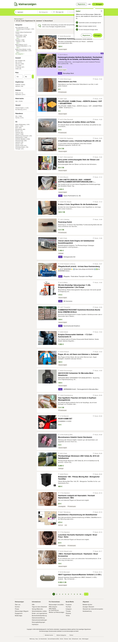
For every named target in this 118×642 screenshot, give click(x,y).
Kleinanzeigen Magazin (21, 611)
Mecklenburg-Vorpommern (22, 135)
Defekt (17, 68)
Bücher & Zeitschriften (21, 50)
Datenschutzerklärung (38, 618)
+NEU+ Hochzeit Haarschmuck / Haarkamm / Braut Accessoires (78, 555)
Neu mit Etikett (19, 60)
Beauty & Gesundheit (21, 46)
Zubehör (18, 41)
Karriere (17, 607)
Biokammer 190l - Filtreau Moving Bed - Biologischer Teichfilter (79, 478)
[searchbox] (27, 12)
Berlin (16, 127)
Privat (16, 93)
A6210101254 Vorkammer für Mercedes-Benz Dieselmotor (75, 374)
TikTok (68, 615)
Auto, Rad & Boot (19, 27)
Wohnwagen (85, 639)
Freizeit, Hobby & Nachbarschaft (23, 32)
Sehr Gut (17, 64)
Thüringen (18, 148)
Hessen (17, 134)
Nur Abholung (18, 109)
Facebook (69, 604)
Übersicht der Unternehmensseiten (93, 609)
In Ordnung (18, 67)
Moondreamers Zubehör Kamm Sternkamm (75, 437)
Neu (16, 62)
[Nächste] (86, 594)
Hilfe (33, 604)
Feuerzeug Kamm (65, 222)
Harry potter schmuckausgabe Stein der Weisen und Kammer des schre (78, 161)
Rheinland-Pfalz (19, 140)
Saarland (17, 142)
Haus (36, 639)
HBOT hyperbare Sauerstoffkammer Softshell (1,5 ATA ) (80, 575)
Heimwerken (19, 36)
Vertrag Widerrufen (37, 609)
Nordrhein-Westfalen (20, 139)
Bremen (17, 131)
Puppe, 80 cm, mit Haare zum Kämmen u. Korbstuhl (78, 354)
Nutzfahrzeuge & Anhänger (23, 29)
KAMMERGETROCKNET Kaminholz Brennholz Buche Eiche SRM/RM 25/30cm (79, 311)
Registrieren (86, 35)
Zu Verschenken (43, 639)
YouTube (68, 607)
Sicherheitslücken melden (39, 611)
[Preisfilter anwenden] (33, 77)
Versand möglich (19, 108)
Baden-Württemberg (20, 124)
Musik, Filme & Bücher (21, 49)
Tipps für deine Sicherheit (39, 607)
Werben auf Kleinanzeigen (56, 612)
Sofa (70, 639)
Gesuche (17, 86)
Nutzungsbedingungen (38, 622)
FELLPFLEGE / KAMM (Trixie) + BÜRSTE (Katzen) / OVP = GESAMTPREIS (80, 102)
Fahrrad (66, 639)
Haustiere (17, 40)
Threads (68, 611)
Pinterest (68, 613)
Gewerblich (18, 94)
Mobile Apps (18, 615)
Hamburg (17, 132)
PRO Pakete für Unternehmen (54, 609)
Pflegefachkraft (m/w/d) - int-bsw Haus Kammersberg (79, 266)
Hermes (17, 117)
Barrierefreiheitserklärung (39, 615)
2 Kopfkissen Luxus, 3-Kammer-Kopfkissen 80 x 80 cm (79, 141)
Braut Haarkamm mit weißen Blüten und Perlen (76, 122)
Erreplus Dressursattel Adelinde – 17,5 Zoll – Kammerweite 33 (75, 335)
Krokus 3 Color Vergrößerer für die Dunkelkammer (78, 204)
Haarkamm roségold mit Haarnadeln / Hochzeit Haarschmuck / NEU (76, 496)
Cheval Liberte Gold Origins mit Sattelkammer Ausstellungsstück (76, 242)
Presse (17, 609)
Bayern (17, 126)
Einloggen (97, 35)
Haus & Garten (19, 35)
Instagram (69, 609)
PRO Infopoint (53, 607)
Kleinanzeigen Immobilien (56, 604)
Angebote (17, 84)
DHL (16, 116)
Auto (80, 639)
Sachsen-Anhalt (19, 145)
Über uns (17, 604)
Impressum (35, 624)
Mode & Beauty (19, 44)
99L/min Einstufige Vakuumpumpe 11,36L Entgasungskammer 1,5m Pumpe (74, 286)
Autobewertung (87, 611)
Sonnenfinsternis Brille (53, 639)
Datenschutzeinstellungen (39, 620)
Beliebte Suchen (87, 604)
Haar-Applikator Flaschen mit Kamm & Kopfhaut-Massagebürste (77, 399)
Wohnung (32, 639)
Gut (16, 65)
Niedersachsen (19, 137)
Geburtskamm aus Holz (67, 82)
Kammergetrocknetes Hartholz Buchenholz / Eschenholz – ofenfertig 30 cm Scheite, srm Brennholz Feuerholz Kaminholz (80, 58)
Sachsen (17, 144)
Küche (61, 639)
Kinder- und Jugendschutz (39, 613)
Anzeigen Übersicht (88, 607)
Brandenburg (18, 129)
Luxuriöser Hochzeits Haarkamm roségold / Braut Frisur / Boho (77, 536)
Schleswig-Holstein (20, 147)
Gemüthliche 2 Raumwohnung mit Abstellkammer (77, 515)
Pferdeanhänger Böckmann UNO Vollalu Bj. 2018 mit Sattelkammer (78, 457)
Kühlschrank (75, 639)
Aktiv (16, 101)
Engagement (18, 613)
